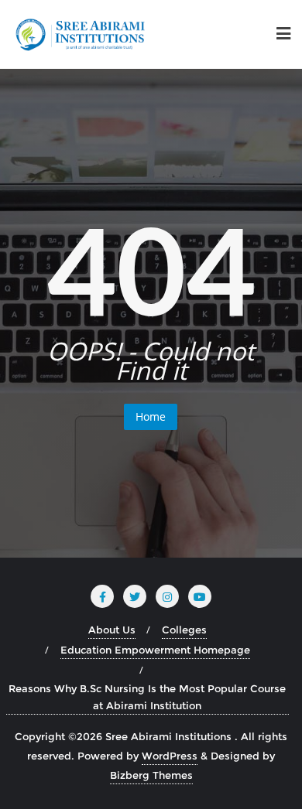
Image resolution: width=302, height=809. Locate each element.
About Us (112, 629)
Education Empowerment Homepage (155, 649)
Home (151, 416)
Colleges (184, 629)
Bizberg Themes (151, 775)
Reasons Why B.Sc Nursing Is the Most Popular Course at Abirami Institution (147, 697)
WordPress (169, 755)
